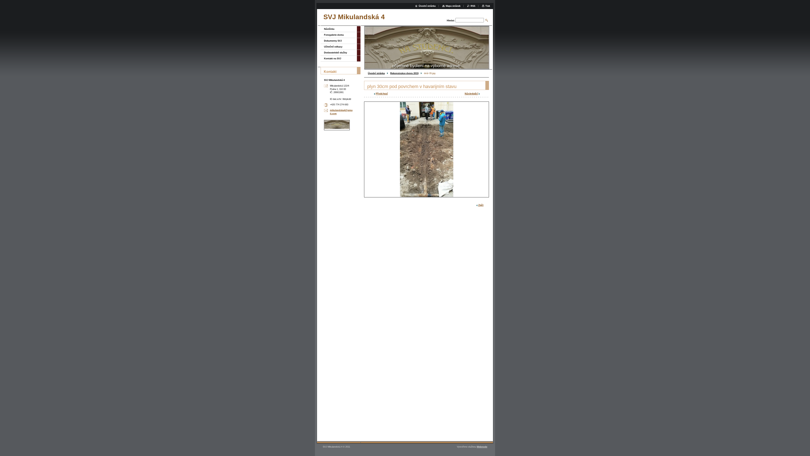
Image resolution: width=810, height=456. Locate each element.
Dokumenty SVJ (333, 40)
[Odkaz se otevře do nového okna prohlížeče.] (426, 149)
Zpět (480, 205)
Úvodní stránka (376, 73)
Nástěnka (329, 29)
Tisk (487, 6)
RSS (473, 6)
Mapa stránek (453, 6)
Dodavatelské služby (335, 52)
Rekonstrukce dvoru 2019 (404, 73)
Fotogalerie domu (334, 35)
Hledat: (451, 20)
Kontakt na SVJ (332, 58)
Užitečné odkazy (333, 46)
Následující (471, 93)
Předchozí (382, 93)
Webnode (482, 446)
